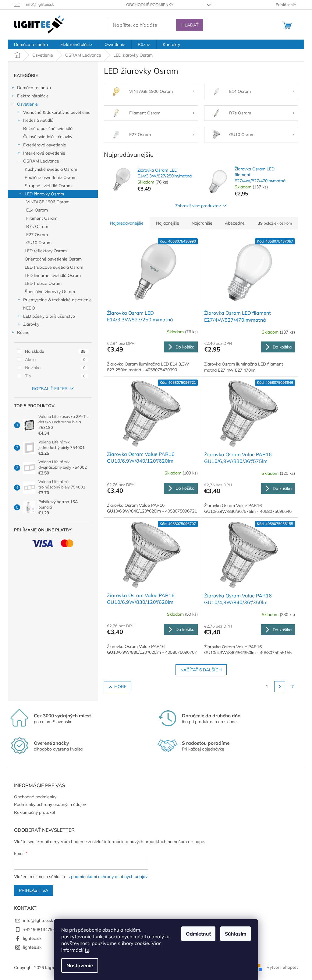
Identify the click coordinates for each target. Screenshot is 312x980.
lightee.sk (32, 938)
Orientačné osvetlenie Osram (53, 259)
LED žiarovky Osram (44, 194)
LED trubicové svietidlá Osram (54, 267)
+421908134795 (39, 929)
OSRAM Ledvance (41, 161)
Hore (120, 686)
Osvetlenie (27, 104)
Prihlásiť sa (33, 890)
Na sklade (55, 351)
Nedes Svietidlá (38, 120)
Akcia (55, 359)
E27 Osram (37, 234)
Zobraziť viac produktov (198, 205)
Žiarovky (31, 324)
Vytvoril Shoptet (282, 967)
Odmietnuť (198, 934)
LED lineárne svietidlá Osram (53, 275)
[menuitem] (31, 44)
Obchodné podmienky (149, 4)
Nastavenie (79, 965)
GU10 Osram (38, 242)
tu (87, 950)
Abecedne (235, 223)
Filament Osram (41, 218)
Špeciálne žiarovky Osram (50, 291)
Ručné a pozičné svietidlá (48, 128)
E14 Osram (37, 210)
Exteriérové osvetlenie (44, 145)
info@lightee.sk (38, 920)
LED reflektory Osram (46, 251)
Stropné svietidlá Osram (48, 185)
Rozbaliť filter (50, 388)
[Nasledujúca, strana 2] (279, 686)
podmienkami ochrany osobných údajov (109, 876)
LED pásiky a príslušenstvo (49, 316)
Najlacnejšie (167, 223)
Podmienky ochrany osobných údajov (50, 804)
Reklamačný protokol (34, 812)
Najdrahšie (202, 223)
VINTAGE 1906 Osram (47, 202)
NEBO (29, 308)
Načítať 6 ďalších (201, 670)
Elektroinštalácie (33, 96)
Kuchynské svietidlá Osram (51, 169)
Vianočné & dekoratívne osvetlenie (56, 112)
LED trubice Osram (43, 283)
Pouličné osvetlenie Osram (50, 177)
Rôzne (23, 332)
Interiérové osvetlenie (44, 153)
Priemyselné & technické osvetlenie (57, 300)
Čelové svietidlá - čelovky (47, 136)
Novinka (55, 367)
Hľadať (189, 25)
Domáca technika (34, 87)
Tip (55, 376)
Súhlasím (235, 934)
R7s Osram (37, 226)
